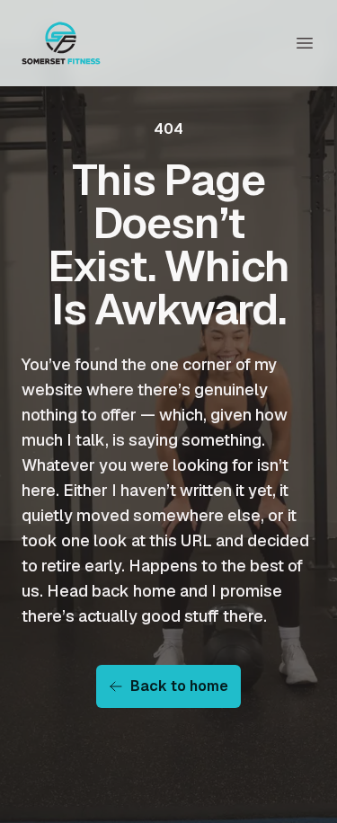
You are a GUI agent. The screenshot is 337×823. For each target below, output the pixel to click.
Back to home (179, 686)
